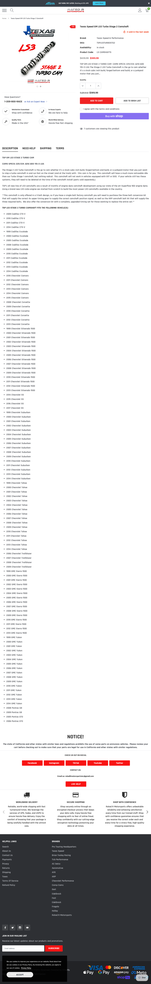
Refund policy (8, 885)
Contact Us (7, 855)
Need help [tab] (29, 148)
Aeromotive (57, 868)
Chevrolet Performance (63, 880)
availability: (85, 47)
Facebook (32, 763)
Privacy (5, 863)
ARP (54, 876)
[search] (12, 10)
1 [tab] (37, 86)
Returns (6, 868)
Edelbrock (56, 893)
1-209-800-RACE (13, 101)
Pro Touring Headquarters (64, 846)
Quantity (83, 80)
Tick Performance (60, 859)
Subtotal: (84, 92)
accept (20, 974)
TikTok (76, 763)
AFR (54, 872)
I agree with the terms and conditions (101, 109)
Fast (54, 898)
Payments (7, 859)
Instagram (54, 763)
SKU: (82, 42)
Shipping (6, 872)
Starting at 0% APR (81, 3)
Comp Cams (58, 885)
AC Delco (56, 863)
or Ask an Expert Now (34, 101)
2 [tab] (40, 86)
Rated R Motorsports (62, 915)
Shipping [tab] (45, 148)
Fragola (55, 906)
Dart (54, 889)
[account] (140, 10)
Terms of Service (10, 880)
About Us (6, 851)
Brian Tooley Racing (61, 855)
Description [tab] (10, 148)
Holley (55, 910)
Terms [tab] (60, 148)
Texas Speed (58, 851)
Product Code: (86, 52)
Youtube (98, 763)
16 (85, 128)
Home (4, 18)
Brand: (83, 38)
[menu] (4, 10)
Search (5, 846)
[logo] (75, 10)
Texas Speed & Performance (110, 38)
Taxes (5, 876)
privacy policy (26, 968)
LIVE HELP (76, 784)
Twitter (119, 763)
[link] (5, 927)
